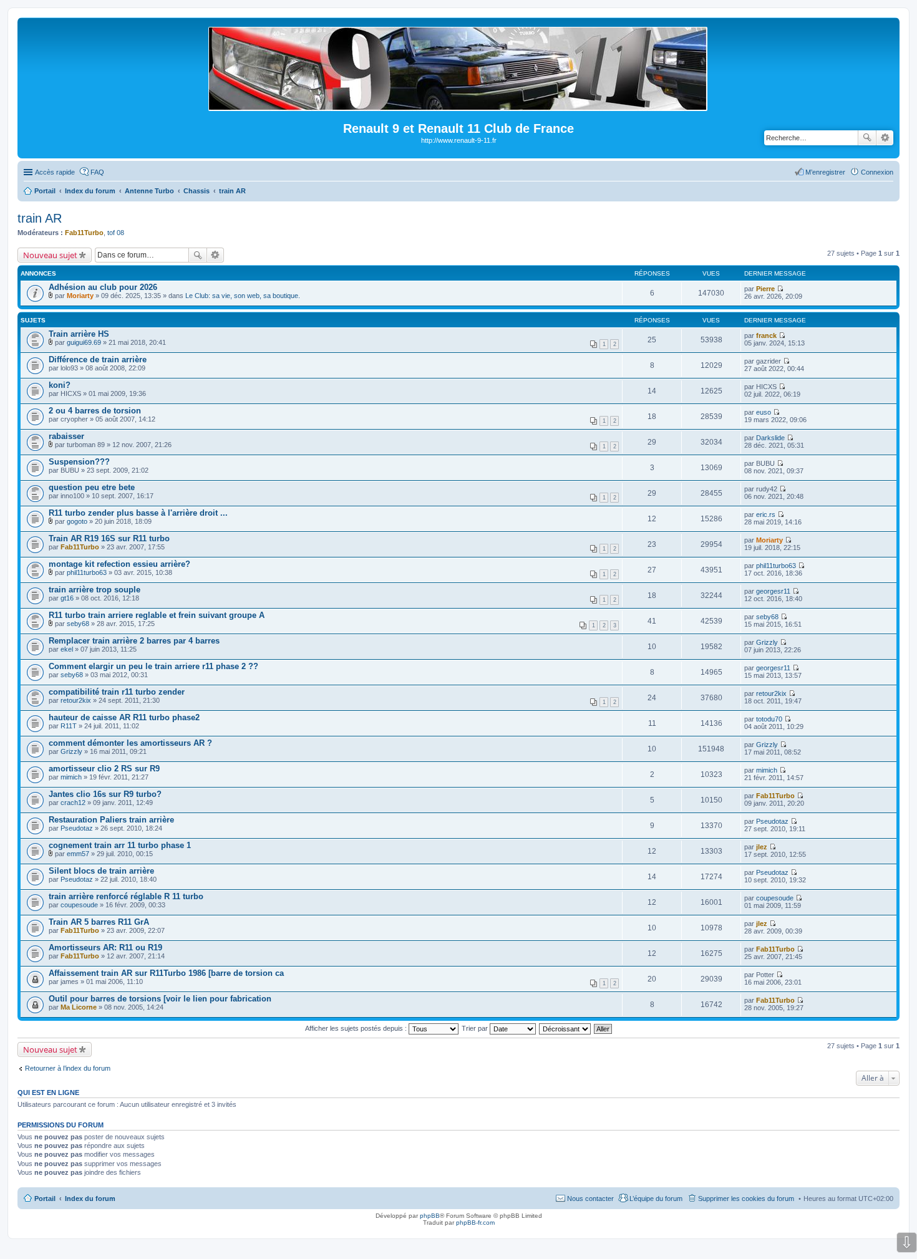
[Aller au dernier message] (780, 288)
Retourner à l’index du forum (67, 1068)
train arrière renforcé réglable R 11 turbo (126, 896)
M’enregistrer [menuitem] (825, 172)
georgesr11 (773, 591)
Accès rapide (55, 172)
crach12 (73, 802)
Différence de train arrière (98, 359)
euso (763, 412)
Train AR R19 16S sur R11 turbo (109, 538)
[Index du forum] (459, 105)
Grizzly (767, 642)
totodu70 (769, 719)
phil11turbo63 (87, 572)
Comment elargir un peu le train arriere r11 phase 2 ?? (153, 666)
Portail (45, 191)
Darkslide (770, 437)
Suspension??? (79, 461)
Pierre (765, 288)
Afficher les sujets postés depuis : (357, 1028)
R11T (69, 726)
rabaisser (66, 436)
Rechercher (867, 137)
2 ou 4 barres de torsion (95, 410)
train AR (39, 218)
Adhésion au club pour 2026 (103, 287)
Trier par (476, 1028)
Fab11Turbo (84, 232)
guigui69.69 (84, 342)
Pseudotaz (77, 828)
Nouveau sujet (50, 255)
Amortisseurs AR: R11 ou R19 (105, 947)
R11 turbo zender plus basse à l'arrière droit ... (138, 513)
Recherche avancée (884, 137)
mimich (71, 777)
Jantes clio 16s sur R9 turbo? (105, 794)
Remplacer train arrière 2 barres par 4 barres (134, 640)
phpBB (430, 1215)
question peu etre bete (92, 487)
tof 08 (115, 232)
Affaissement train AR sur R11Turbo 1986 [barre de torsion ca (166, 973)
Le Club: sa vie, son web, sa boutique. (242, 295)
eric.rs (765, 514)
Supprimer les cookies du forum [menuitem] (746, 1198)
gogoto (77, 521)
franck (766, 335)
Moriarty (80, 295)
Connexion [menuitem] (877, 172)
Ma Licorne (79, 1007)
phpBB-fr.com (475, 1222)
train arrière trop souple (94, 589)
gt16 (67, 598)
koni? (59, 385)
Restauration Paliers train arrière (111, 819)
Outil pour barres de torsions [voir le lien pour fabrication (160, 998)
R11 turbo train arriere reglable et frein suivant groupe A (156, 615)
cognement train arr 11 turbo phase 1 (120, 845)
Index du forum (90, 1198)
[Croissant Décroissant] (565, 1028)
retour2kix (76, 700)
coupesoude (79, 905)
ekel (67, 649)
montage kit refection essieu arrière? (119, 564)
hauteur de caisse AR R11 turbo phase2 (124, 717)
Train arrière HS (79, 334)
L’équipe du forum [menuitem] (655, 1198)
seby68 (78, 623)
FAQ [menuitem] (97, 172)
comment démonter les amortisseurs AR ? (130, 743)
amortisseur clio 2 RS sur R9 (104, 768)
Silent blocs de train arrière (101, 871)
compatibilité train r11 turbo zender (117, 692)
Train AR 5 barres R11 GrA (99, 922)
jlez (761, 847)
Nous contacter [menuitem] (590, 1198)
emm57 (78, 853)
